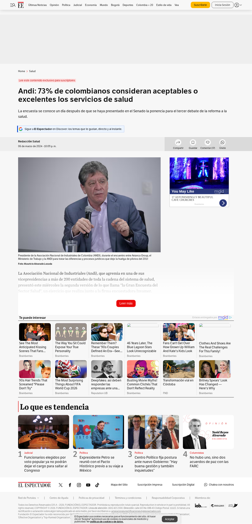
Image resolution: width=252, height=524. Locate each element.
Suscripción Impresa (149, 484)
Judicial (28, 452)
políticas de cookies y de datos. (106, 521)
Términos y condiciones (128, 498)
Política (84, 452)
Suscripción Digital (183, 484)
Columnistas (197, 452)
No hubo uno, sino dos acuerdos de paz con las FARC (209, 461)
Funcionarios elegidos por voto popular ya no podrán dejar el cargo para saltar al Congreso (45, 464)
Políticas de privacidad (91, 498)
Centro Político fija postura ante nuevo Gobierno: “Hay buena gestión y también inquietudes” (156, 464)
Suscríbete (200, 5)
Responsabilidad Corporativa (168, 498)
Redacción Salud (29, 141)
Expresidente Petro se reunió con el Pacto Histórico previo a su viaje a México (101, 464)
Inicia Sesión (222, 5)
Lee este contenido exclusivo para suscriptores (47, 80)
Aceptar (169, 519)
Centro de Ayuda (59, 498)
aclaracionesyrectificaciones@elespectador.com (136, 511)
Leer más (126, 303)
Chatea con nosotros (221, 484)
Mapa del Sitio (119, 484)
